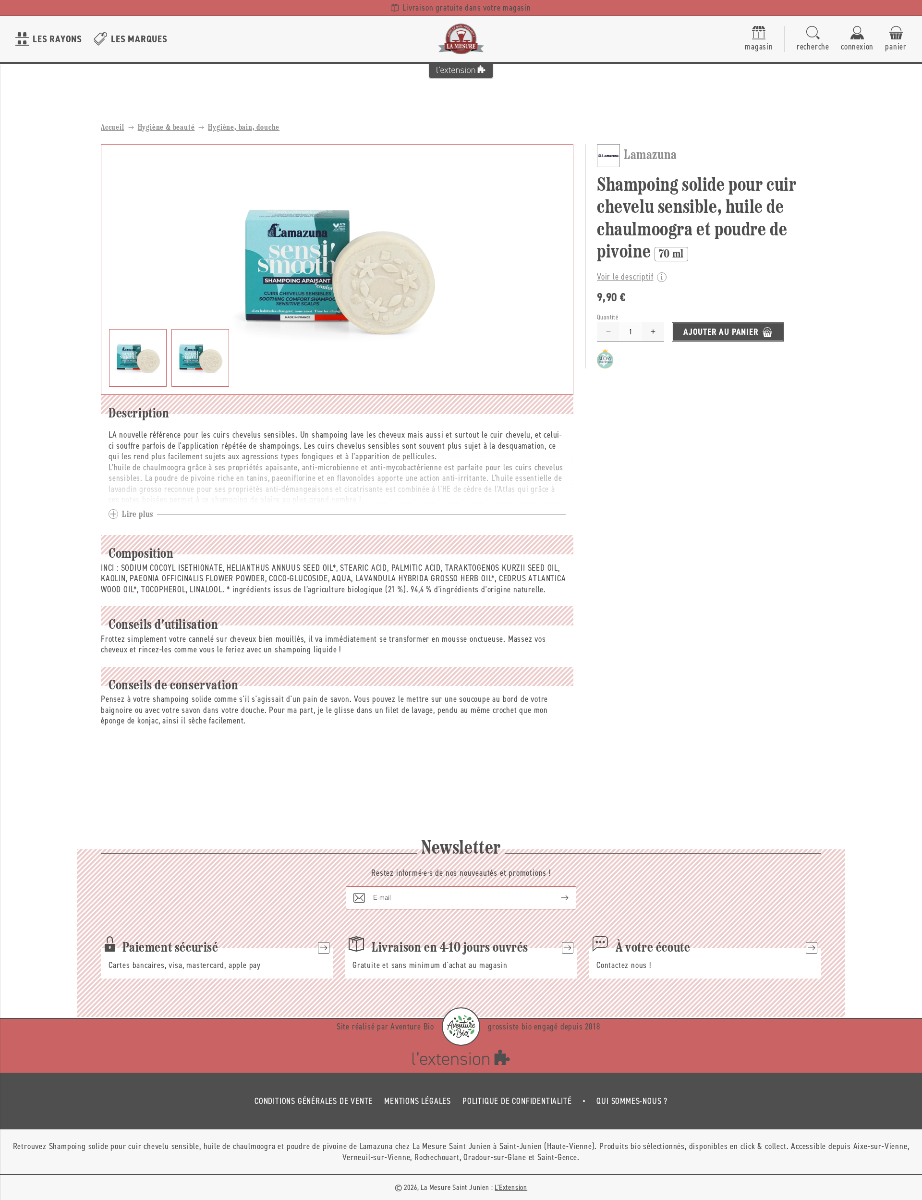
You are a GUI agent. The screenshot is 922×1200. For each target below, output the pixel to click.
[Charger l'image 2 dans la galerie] (200, 358)
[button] (813, 39)
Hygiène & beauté (166, 128)
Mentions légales (417, 1101)
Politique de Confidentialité (516, 1101)
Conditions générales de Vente (314, 1101)
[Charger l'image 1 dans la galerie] (137, 358)
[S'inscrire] (557, 897)
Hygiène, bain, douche (243, 128)
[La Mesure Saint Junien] (461, 39)
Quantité (608, 317)
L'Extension (511, 1187)
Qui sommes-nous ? (631, 1101)
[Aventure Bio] (461, 1026)
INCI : (110, 568)
